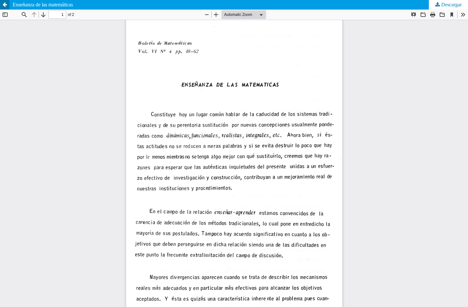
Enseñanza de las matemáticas (43, 4)
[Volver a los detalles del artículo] (5, 5)
